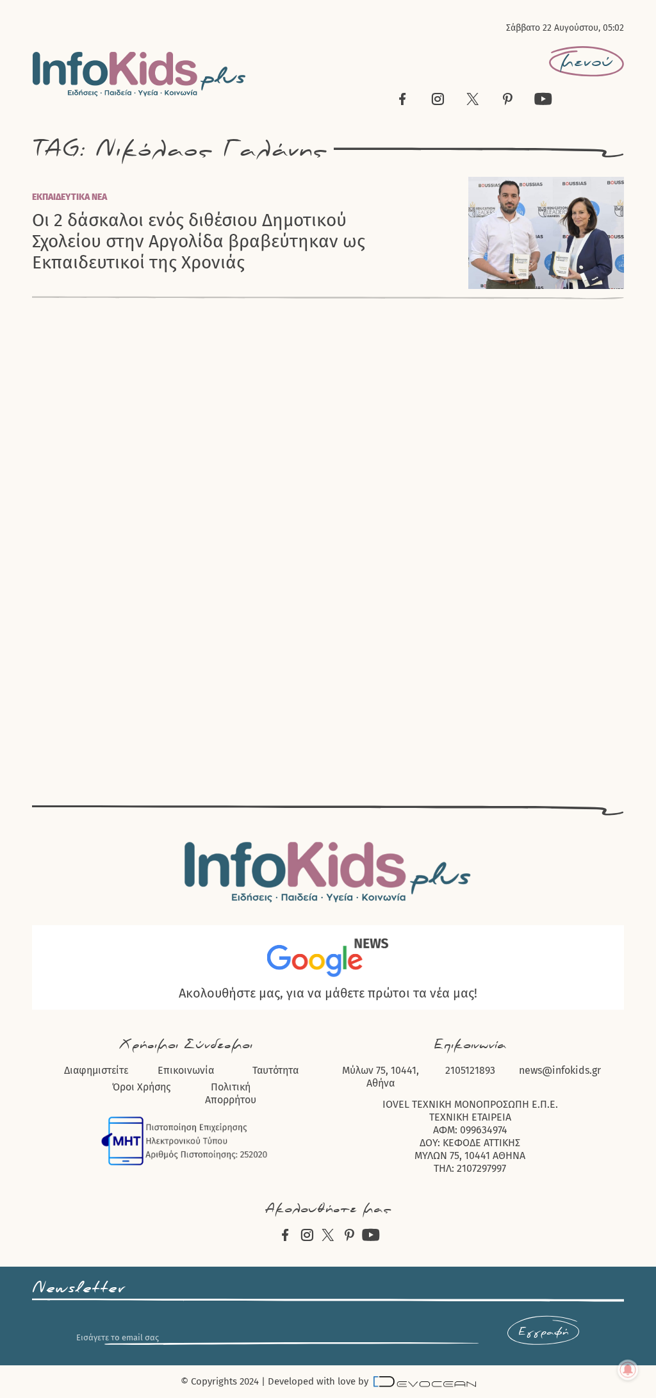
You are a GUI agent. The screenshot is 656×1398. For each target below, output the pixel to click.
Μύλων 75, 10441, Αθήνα (380, 1076)
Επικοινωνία (186, 1070)
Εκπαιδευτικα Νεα (69, 197)
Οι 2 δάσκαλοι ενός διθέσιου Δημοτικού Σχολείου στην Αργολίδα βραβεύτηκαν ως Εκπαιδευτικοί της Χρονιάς (198, 242)
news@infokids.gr (560, 1070)
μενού (586, 61)
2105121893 (470, 1070)
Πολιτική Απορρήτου (230, 1093)
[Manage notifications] (628, 1370)
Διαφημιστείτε (96, 1070)
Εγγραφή (543, 1332)
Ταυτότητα (275, 1070)
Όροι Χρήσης (141, 1087)
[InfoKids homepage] (139, 74)
